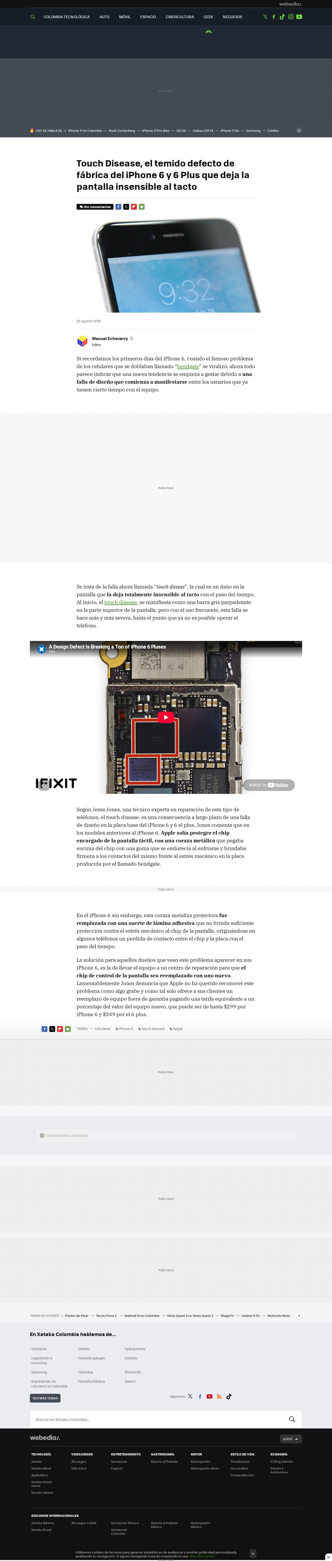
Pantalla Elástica (91, 1381)
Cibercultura (180, 16)
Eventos (131, 1357)
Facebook (274, 17)
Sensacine (119, 1461)
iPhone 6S (133, 1372)
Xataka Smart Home (41, 1483)
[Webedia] (290, 4)
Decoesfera (239, 1468)
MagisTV (228, 1315)
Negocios (232, 16)
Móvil (125, 16)
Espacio (148, 16)
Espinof (116, 1468)
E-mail (142, 207)
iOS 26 (181, 130)
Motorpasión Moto (205, 1468)
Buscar (292, 1419)
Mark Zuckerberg (122, 130)
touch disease (120, 602)
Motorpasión (200, 1461)
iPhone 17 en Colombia (85, 130)
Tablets (84, 1348)
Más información (202, 1556)
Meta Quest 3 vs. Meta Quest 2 (190, 1315)
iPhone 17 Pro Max (155, 130)
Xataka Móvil (41, 1468)
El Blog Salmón (282, 1461)
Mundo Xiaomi (42, 1492)
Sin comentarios (97, 206)
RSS (219, 1395)
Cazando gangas (91, 1357)
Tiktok (282, 17)
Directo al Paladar (164, 1461)
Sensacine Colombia (119, 1531)
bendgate (188, 366)
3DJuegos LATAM (83, 1522)
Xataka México (42, 1522)
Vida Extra (79, 1468)
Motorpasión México (200, 1524)
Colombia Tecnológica (67, 16)
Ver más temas (45, 1398)
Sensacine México (125, 1522)
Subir (287, 1438)
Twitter (265, 17)
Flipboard (134, 207)
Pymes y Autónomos (279, 1470)
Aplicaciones (135, 1348)
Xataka (36, 1461)
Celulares (103, 1028)
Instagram (291, 17)
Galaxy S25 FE (203, 130)
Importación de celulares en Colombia (49, 1383)
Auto (104, 16)
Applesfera (39, 1475)
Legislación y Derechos (41, 1360)
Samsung (253, 130)
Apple (178, 1028)
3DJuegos (78, 1461)
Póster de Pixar (77, 1315)
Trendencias (240, 1461)
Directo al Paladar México (164, 1524)
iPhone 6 (126, 1028)
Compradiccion (242, 1475)
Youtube (299, 17)
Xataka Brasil (41, 1529)
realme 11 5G (251, 1315)
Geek (208, 16)
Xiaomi (130, 1381)
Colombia (85, 1372)
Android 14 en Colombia (142, 1315)
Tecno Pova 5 (106, 1315)
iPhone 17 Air (230, 130)
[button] (112, 338)
